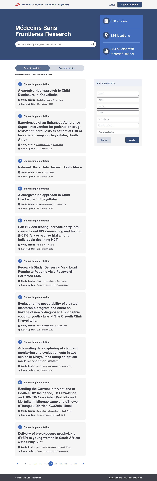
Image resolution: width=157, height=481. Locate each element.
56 (41, 463)
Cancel (104, 139)
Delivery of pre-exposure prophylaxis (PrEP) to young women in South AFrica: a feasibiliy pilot (49, 437)
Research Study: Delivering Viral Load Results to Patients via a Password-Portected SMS (47, 271)
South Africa (58, 100)
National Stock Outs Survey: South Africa (50, 167)
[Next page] (83, 463)
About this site (115, 477)
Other (38, 172)
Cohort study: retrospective (47, 366)
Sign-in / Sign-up (129, 4)
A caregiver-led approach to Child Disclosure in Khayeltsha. (44, 196)
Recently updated (32, 68)
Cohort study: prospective (46, 447)
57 (46, 463)
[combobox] (118, 93)
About (112, 4)
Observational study (44, 204)
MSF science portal (133, 477)
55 (35, 463)
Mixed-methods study (45, 281)
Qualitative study (43, 100)
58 (51, 463)
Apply (132, 139)
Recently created (67, 68)
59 (56, 463)
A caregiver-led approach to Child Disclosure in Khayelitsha (44, 92)
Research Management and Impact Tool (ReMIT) (45, 4)
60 (61, 463)
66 (76, 463)
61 (66, 463)
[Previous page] (17, 463)
